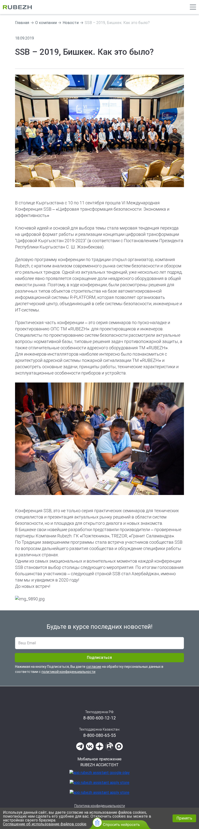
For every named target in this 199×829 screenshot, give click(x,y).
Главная (22, 22)
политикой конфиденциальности (68, 672)
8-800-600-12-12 (99, 717)
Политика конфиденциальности (99, 806)
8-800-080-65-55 (99, 735)
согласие (93, 667)
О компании (46, 22)
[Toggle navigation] (193, 7)
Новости (71, 22)
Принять (184, 818)
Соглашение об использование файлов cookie (44, 824)
